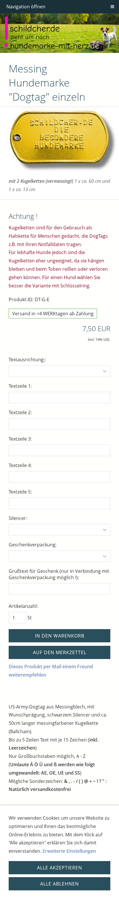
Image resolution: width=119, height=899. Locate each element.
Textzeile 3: (20, 439)
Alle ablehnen (59, 884)
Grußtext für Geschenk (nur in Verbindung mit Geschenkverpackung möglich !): (59, 574)
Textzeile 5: (20, 492)
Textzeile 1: (20, 386)
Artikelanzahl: (23, 606)
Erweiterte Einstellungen (69, 851)
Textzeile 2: (20, 412)
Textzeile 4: (20, 465)
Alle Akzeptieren (59, 868)
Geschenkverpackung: (33, 544)
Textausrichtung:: (27, 359)
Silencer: (18, 518)
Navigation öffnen (25, 6)
